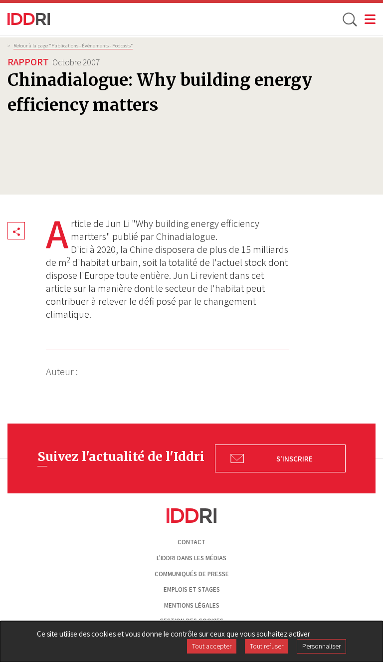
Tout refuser (266, 646)
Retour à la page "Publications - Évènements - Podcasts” (73, 45)
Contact (191, 542)
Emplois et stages (192, 589)
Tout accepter (211, 646)
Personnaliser (321, 646)
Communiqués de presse (192, 574)
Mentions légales (191, 605)
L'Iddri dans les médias (191, 558)
